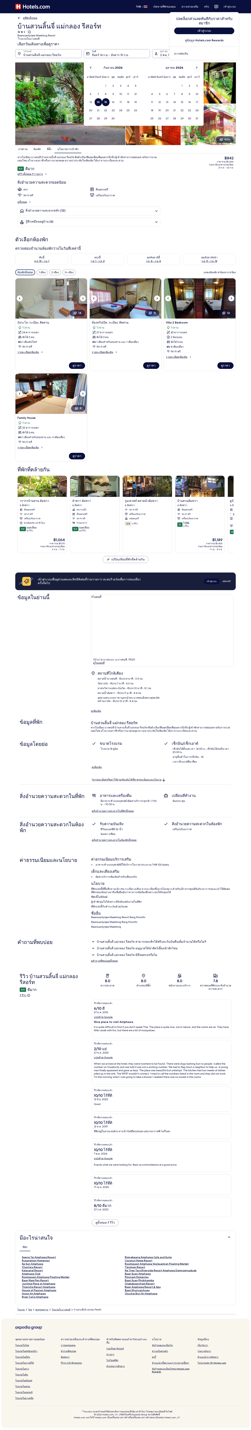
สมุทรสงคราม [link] (41, 1309)
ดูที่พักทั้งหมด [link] (30, 18)
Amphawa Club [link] (31, 1273)
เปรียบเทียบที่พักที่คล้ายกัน (128, 559)
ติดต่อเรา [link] (65, 1357)
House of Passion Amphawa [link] (39, 1290)
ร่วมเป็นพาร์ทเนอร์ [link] (115, 1348)
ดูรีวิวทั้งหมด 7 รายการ (30, 174)
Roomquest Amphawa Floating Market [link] (45, 1277)
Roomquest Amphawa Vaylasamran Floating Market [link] (157, 1263)
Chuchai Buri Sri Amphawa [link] (141, 1293)
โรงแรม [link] (21, 1309)
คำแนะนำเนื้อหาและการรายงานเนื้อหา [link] (170, 1363)
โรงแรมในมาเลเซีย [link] (24, 1398)
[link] (204, 53)
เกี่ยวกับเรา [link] (203, 1345)
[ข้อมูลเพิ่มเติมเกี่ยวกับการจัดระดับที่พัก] (29, 32)
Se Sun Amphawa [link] (32, 1263)
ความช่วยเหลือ (190, 6)
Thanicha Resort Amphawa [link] (38, 1287)
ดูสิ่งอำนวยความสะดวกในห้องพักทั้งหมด (114, 840)
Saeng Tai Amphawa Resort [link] (39, 1257)
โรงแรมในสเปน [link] (22, 1386)
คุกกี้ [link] (154, 1357)
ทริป (206, 6)
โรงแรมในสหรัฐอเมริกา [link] (26, 1351)
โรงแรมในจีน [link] (21, 1374)
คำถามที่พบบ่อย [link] (68, 1351)
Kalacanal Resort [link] (32, 1270)
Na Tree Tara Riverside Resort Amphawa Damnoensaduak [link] (160, 1270)
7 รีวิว (23, 995)
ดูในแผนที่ (99, 663)
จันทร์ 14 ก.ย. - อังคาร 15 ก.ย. (110, 55)
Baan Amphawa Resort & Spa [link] (143, 1287)
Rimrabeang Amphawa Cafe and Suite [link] (148, 1257)
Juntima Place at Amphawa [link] (38, 1283)
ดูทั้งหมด (22, 202)
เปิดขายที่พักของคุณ (164, 6)
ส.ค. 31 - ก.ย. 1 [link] (41, 261)
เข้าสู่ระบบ (230, 6)
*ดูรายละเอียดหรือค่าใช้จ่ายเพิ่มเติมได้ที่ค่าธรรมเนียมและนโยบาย (127, 779)
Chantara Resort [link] (32, 1267)
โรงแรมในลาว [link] (22, 1368)
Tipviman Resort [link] (135, 1267)
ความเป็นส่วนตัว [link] (160, 1351)
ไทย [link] (30, 1309)
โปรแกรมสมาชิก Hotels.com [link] (212, 1363)
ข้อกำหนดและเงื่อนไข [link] (162, 1345)
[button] (106, 86)
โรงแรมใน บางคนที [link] (61, 1309)
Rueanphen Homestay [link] (36, 1260)
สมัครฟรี (227, 581)
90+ (227, 139)
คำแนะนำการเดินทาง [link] (208, 1357)
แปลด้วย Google (103, 1017)
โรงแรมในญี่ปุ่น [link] (22, 1357)
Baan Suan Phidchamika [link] (139, 1280)
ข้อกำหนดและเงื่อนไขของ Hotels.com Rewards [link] (170, 1370)
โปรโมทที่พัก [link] (112, 1360)
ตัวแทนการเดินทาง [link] (115, 1366)
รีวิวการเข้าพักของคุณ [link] (71, 1363)
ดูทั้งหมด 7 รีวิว (105, 1222)
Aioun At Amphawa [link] (34, 1293)
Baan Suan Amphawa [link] (138, 1273)
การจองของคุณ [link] (68, 1345)
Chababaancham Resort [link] (140, 1283)
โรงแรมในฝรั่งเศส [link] (23, 1380)
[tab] (25, 1247)
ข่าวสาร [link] (110, 1354)
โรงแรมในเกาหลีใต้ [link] (24, 1363)
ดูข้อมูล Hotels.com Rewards (204, 40)
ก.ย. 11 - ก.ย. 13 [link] (209, 261)
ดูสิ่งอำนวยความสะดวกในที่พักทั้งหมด (113, 811)
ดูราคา (77, 365)
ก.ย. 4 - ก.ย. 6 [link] (153, 261)
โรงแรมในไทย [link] (22, 1345)
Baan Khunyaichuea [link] (137, 1290)
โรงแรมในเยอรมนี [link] (24, 1392)
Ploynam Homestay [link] (137, 1277)
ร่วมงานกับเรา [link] (204, 1351)
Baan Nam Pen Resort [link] (35, 1280)
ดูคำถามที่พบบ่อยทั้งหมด (104, 961)
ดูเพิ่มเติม (96, 711)
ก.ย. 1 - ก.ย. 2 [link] (98, 261)
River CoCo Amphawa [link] (35, 1297)
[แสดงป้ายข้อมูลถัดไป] (233, 514)
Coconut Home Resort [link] (138, 1260)
